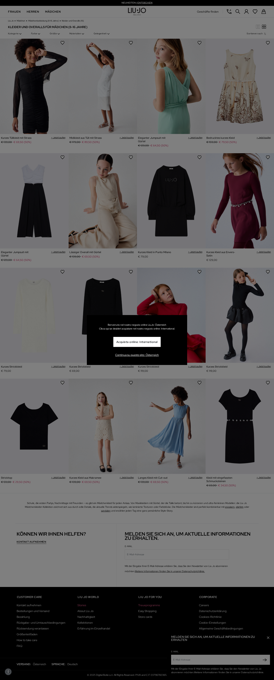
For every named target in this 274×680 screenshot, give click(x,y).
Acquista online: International (137, 342)
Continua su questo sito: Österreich (137, 355)
